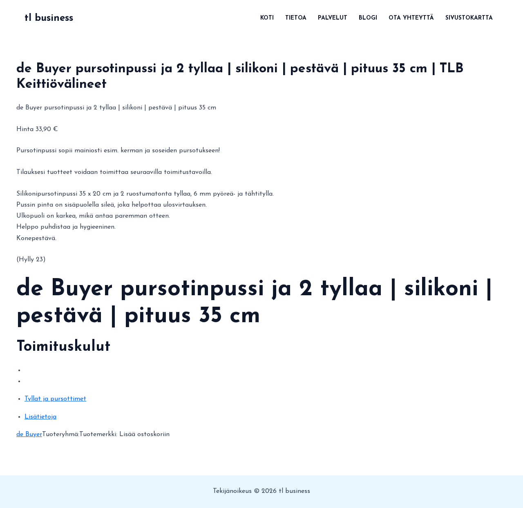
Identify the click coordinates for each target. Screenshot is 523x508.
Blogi (368, 18)
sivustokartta (469, 18)
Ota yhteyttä (411, 18)
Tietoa (295, 18)
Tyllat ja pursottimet (55, 399)
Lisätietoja (40, 417)
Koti (267, 18)
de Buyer (29, 434)
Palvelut (332, 18)
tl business (49, 18)
